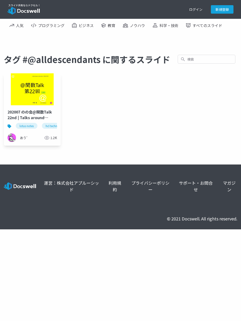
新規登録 (222, 9)
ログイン (195, 9)
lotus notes (27, 126)
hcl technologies (56, 126)
